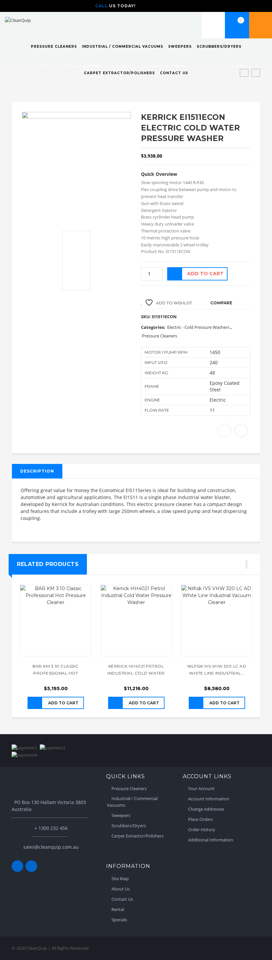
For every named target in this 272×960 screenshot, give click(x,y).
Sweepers (180, 46)
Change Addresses (206, 809)
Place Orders (200, 819)
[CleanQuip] (18, 20)
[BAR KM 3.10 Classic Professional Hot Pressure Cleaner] (55, 620)
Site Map (120, 879)
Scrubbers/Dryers (219, 46)
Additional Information (210, 840)
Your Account (201, 788)
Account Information (208, 799)
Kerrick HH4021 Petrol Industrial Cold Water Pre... (136, 670)
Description (37, 471)
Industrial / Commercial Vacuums (122, 46)
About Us (120, 889)
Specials (119, 920)
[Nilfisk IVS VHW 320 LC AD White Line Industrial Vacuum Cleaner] (216, 620)
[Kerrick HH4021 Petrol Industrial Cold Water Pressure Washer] (136, 620)
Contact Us (174, 73)
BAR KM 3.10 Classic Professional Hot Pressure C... (56, 670)
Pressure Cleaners (54, 46)
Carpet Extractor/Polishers (119, 73)
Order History (201, 830)
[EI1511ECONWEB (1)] (76, 166)
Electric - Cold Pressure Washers (198, 327)
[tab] (37, 471)
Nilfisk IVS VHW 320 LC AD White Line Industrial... (216, 670)
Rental (117, 909)
